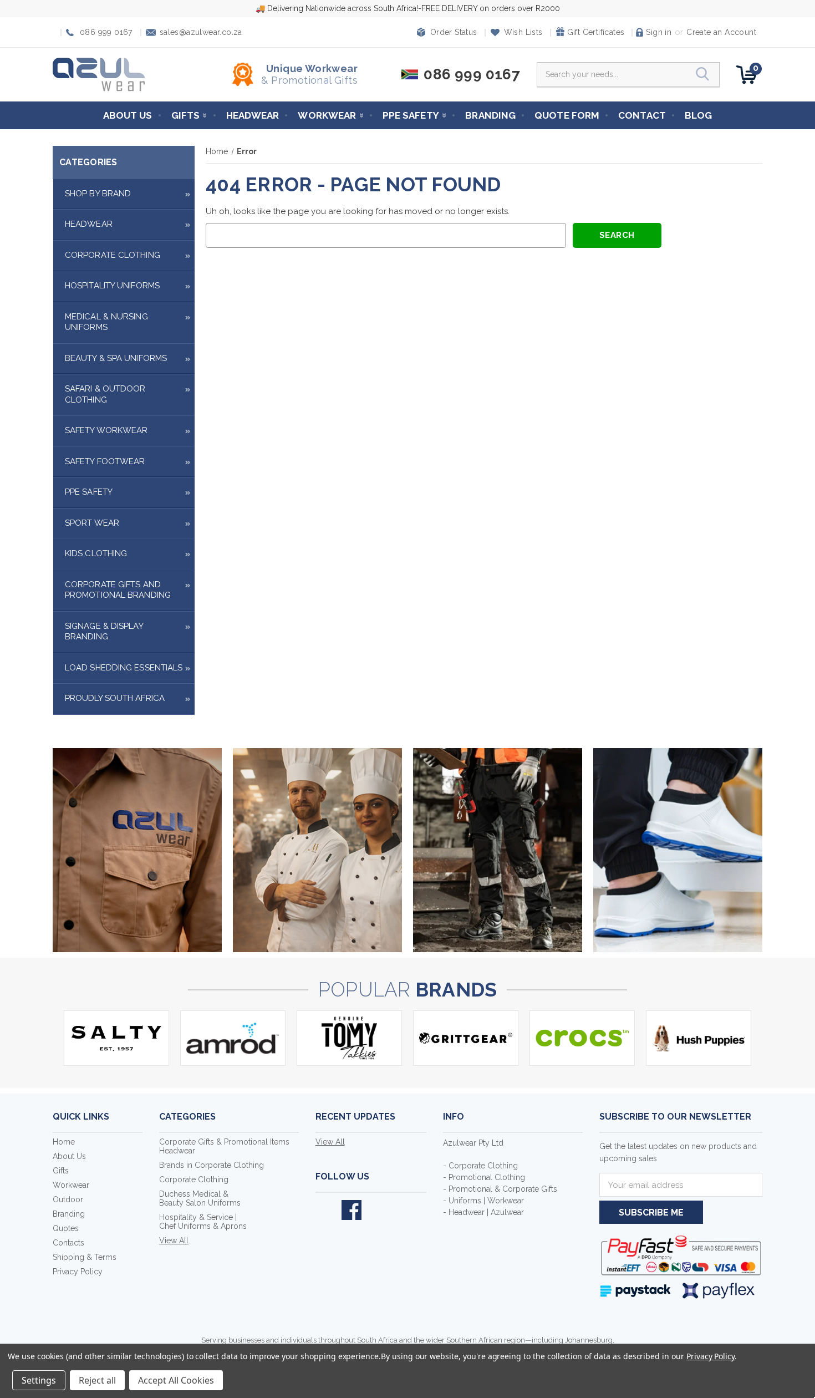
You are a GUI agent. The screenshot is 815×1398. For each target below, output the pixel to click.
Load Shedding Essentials (123, 668)
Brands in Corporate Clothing (211, 1165)
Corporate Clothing (112, 255)
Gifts (185, 115)
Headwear (252, 115)
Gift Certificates (596, 32)
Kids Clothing (96, 553)
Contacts (68, 1242)
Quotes (66, 1228)
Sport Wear (92, 523)
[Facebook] (351, 1210)
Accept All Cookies (176, 1380)
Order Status (453, 32)
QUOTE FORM (566, 115)
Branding (490, 115)
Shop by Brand (98, 194)
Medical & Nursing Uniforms (106, 322)
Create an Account (721, 32)
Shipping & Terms (84, 1257)
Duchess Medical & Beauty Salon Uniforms (200, 1198)
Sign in (658, 32)
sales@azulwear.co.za (201, 32)
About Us (127, 115)
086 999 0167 (106, 32)
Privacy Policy (78, 1271)
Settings (39, 1380)
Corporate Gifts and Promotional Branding (118, 590)
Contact (642, 115)
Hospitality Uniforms (112, 286)
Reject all (97, 1380)
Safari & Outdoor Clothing (105, 394)
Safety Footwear (105, 461)
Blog (698, 115)
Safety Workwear (106, 430)
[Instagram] (378, 1210)
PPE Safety (411, 115)
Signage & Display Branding (104, 631)
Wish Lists (523, 32)
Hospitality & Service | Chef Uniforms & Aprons (203, 1222)
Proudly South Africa (115, 698)
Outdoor (68, 1199)
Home (64, 1141)
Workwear (327, 115)
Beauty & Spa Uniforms (116, 358)
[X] (325, 1210)
